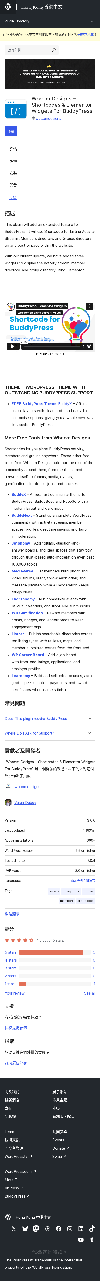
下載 (11, 131)
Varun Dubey (25, 802)
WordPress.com (20, 1171)
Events (58, 1140)
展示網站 (59, 1091)
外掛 (56, 1108)
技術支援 (12, 1140)
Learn (9, 1131)
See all (89, 993)
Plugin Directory (17, 21)
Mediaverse (22, 571)
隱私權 (10, 1116)
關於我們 (12, 1091)
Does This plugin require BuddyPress (36, 718)
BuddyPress (17, 1196)
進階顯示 (12, 914)
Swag (59, 1156)
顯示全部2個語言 (83, 880)
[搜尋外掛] (54, 50)
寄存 (8, 1108)
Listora (18, 634)
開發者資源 (14, 1148)
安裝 (13, 173)
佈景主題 (59, 1100)
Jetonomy (21, 543)
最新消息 (12, 1100)
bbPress (14, 1188)
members (67, 900)
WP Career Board (28, 654)
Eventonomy (23, 599)
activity (54, 891)
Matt (11, 1180)
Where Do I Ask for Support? (29, 733)
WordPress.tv (18, 1156)
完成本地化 (86, 34)
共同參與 (59, 1131)
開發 (13, 185)
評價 (13, 161)
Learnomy (21, 675)
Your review (15, 993)
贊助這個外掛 (16, 1063)
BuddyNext (22, 515)
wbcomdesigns (48, 118)
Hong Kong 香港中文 (33, 1217)
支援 (13, 197)
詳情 (13, 149)
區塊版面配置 (63, 1116)
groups (88, 891)
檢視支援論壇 (16, 1028)
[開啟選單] (92, 7)
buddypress (71, 891)
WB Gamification (27, 613)
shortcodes (85, 900)
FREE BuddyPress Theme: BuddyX (42, 403)
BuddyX (19, 494)
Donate (61, 1148)
